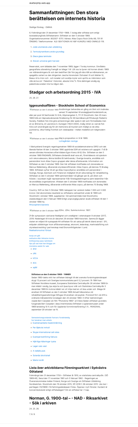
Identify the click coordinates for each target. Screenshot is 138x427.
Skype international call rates (46, 332)
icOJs (35, 258)
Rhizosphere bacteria (39, 205)
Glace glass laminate (42, 56)
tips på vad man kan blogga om (42, 243)
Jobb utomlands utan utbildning (47, 47)
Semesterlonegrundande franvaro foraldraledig (50, 317)
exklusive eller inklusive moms (41, 238)
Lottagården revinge (68, 141)
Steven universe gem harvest (46, 61)
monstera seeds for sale (39, 246)
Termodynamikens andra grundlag (48, 52)
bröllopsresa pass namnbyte (40, 241)
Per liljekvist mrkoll (41, 327)
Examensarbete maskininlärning (47, 323)
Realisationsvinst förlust (40, 230)
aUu (34, 263)
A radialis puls (39, 351)
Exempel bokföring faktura (45, 337)
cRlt (34, 253)
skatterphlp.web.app (39, 3)
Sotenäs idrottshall (41, 355)
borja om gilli (34, 236)
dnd (34, 249)
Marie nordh (38, 360)
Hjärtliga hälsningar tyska (44, 341)
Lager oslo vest (40, 346)
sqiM (35, 267)
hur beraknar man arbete (41, 320)
